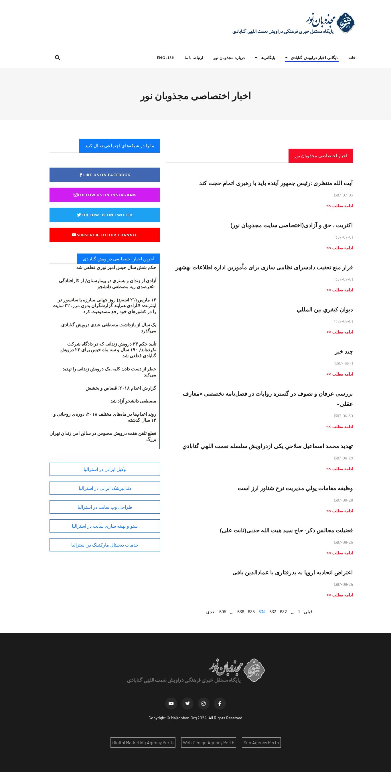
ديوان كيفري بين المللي (325, 309)
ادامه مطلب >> (339, 206)
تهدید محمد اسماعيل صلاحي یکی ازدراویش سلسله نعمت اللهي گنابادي (267, 445)
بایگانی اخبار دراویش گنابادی (315, 57)
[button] (57, 57)
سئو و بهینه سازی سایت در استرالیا (105, 525)
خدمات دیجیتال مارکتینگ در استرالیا (105, 544)
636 (240, 611)
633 (272, 611)
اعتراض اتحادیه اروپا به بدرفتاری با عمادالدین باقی (292, 572)
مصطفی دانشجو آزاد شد (133, 400)
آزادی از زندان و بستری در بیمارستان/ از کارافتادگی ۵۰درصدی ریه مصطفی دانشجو (107, 283)
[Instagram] (204, 704)
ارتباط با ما (194, 57)
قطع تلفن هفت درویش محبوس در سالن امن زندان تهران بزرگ (103, 436)
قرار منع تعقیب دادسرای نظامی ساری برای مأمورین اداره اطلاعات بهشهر (264, 267)
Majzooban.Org (184, 717)
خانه (352, 57)
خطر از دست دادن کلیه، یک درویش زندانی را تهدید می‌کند (109, 371)
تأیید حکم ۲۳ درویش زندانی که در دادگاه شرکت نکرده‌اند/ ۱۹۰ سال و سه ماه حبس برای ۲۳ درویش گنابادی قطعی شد (108, 349)
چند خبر (344, 351)
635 (251, 611)
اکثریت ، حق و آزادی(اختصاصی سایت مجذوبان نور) (291, 225)
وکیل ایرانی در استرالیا (105, 469)
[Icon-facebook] (220, 704)
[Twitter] (187, 704)
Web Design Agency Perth (208, 742)
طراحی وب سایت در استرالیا (105, 507)
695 (222, 611)
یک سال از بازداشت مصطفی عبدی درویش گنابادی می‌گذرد (108, 327)
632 (283, 611)
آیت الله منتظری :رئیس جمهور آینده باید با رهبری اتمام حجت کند (276, 182)
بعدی (211, 611)
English (166, 57)
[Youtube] (171, 704)
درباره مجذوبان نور (229, 57)
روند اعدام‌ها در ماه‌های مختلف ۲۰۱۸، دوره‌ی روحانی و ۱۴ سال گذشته (105, 416)
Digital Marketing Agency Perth (143, 742)
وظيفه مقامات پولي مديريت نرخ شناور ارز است (295, 488)
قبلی (308, 611)
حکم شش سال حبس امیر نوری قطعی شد (116, 267)
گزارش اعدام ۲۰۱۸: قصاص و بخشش (121, 387)
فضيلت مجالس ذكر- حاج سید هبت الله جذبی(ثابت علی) (286, 530)
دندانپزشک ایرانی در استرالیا (105, 488)
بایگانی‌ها (267, 57)
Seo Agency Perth (261, 742)
